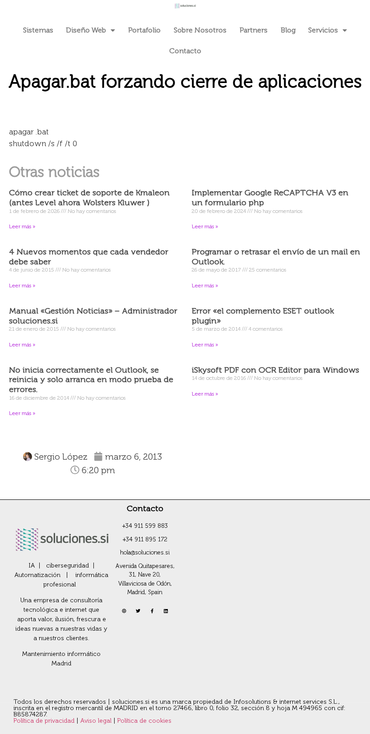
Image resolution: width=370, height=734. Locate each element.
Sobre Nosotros (200, 30)
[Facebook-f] (152, 611)
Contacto (185, 50)
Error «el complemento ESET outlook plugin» (263, 316)
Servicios (323, 30)
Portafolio (144, 30)
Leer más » (22, 226)
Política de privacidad (45, 721)
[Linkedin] (166, 611)
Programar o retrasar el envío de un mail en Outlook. (276, 257)
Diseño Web (86, 30)
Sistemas (38, 30)
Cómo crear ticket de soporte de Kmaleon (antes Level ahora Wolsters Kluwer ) (89, 198)
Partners (254, 30)
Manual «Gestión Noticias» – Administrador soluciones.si (93, 316)
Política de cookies (144, 721)
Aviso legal (96, 721)
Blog (288, 30)
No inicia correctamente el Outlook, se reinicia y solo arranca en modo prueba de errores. (91, 379)
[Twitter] (138, 611)
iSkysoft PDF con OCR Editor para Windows (275, 370)
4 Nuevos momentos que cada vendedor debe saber (88, 257)
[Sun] (124, 611)
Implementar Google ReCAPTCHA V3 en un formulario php (270, 198)
